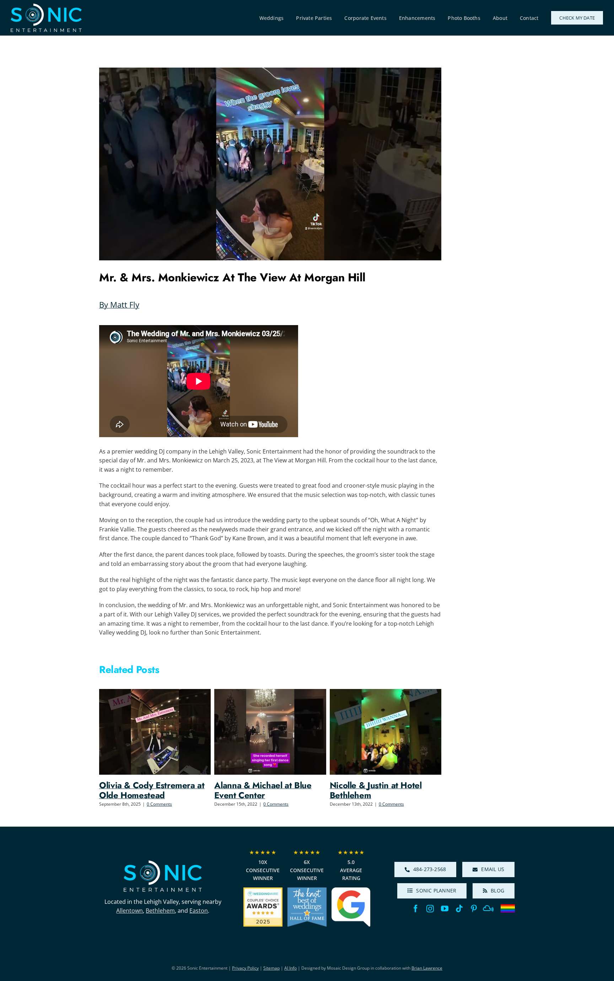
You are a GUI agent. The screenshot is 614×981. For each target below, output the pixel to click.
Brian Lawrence (426, 968)
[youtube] (444, 908)
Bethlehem (160, 910)
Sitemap (271, 968)
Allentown (129, 910)
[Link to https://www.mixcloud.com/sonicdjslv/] (488, 908)
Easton (198, 910)
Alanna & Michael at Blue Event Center (262, 790)
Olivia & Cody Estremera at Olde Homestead (152, 790)
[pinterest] (474, 908)
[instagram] (430, 908)
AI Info (290, 968)
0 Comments (159, 804)
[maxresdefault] (163, 863)
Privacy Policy (245, 968)
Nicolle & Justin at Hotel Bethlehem (376, 790)
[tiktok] (459, 908)
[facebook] (415, 908)
